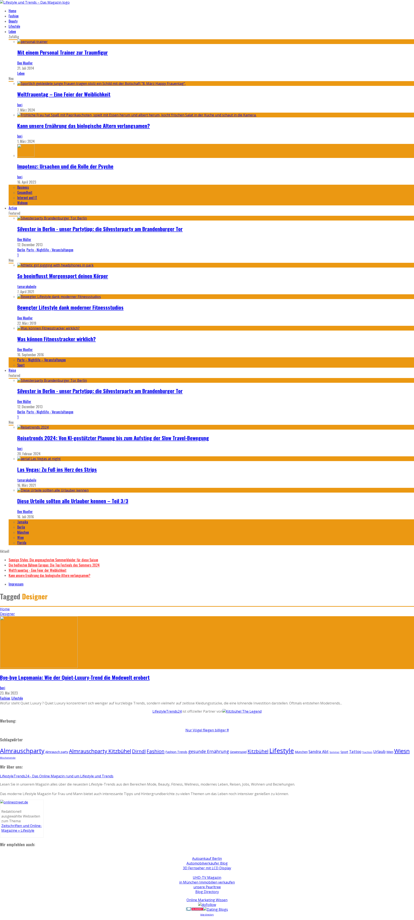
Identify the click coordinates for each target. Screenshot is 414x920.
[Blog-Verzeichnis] (194, 909)
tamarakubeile (26, 286)
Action (13, 208)
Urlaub (379, 751)
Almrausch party (56, 752)
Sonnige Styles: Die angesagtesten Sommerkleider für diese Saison (53, 559)
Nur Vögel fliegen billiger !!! (207, 730)
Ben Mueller (25, 63)
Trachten (367, 752)
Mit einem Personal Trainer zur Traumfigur (62, 52)
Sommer (334, 752)
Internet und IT (27, 197)
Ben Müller (24, 239)
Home (12, 10)
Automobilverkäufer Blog (207, 863)
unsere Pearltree (207, 887)
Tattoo (355, 751)
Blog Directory (207, 891)
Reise (12, 370)
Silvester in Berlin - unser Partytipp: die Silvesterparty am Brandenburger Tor (100, 229)
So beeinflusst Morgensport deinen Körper (62, 276)
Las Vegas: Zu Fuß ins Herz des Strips (57, 469)
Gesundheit (24, 192)
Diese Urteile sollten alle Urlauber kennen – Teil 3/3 (72, 501)
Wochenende (8, 757)
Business (23, 187)
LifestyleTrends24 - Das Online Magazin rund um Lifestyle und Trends (56, 776)
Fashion (14, 16)
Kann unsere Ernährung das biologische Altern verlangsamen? (83, 125)
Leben (12, 31)
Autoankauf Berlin (207, 858)
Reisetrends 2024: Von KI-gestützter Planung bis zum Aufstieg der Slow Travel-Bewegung (113, 438)
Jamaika (22, 522)
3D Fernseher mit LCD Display (207, 868)
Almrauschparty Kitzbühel (100, 751)
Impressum (16, 584)
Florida (21, 542)
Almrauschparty (22, 751)
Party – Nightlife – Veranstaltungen (41, 359)
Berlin (21, 249)
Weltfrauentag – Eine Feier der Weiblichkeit (63, 94)
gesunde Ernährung (208, 751)
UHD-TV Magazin (207, 877)
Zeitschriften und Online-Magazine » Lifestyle (21, 828)
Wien (20, 537)
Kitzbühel (258, 751)
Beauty (13, 21)
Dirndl (139, 751)
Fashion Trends (176, 752)
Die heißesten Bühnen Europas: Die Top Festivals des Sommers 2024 (54, 565)
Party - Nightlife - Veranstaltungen (50, 249)
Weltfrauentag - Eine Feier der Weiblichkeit (37, 570)
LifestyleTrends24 (167, 711)
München (23, 532)
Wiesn (402, 751)
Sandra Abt (319, 751)
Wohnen (22, 202)
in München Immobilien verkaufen (207, 882)
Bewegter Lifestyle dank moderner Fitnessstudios (70, 307)
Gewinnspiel (238, 752)
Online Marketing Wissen (207, 900)
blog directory (207, 914)
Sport (21, 365)
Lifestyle (14, 26)
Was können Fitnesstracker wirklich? (56, 339)
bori (19, 104)
